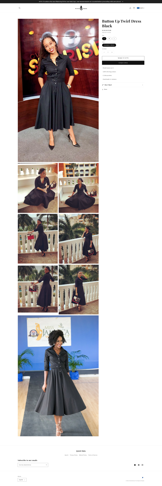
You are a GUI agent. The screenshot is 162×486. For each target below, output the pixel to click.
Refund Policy (83, 455)
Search (66, 455)
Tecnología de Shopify (139, 480)
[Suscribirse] (46, 465)
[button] (19, 8)
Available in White (109, 45)
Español (21, 480)
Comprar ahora (123, 63)
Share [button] (105, 89)
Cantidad (104, 49)
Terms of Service (92, 455)
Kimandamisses (132, 480)
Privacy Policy (74, 455)
